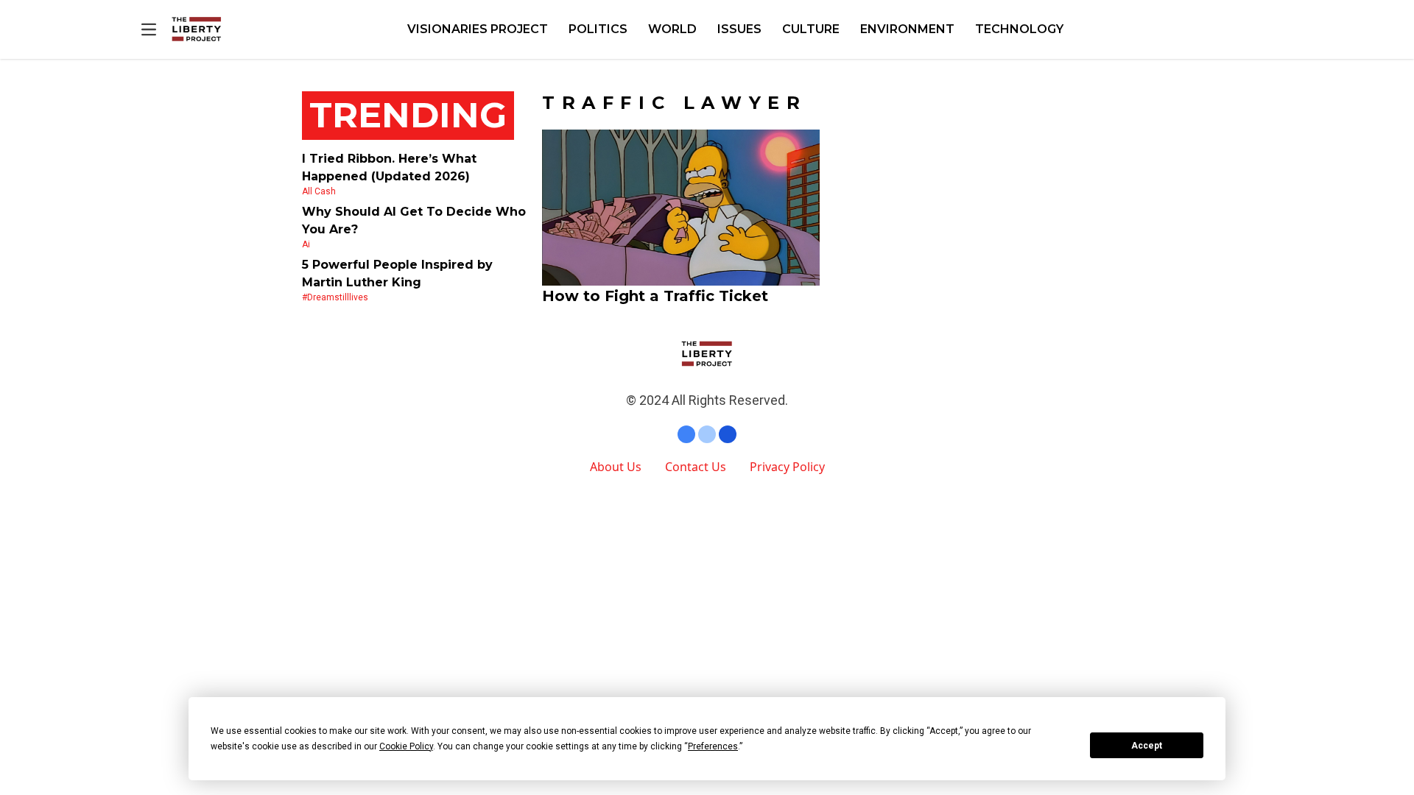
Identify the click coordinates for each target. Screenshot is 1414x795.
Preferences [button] (713, 746)
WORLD (672, 29)
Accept (1146, 746)
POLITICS (598, 29)
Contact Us (695, 467)
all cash (319, 191)
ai (306, 244)
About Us (615, 467)
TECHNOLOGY (1019, 29)
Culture (811, 29)
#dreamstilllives (335, 297)
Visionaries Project (477, 29)
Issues (739, 29)
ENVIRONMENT (907, 29)
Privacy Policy (787, 467)
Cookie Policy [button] (406, 746)
